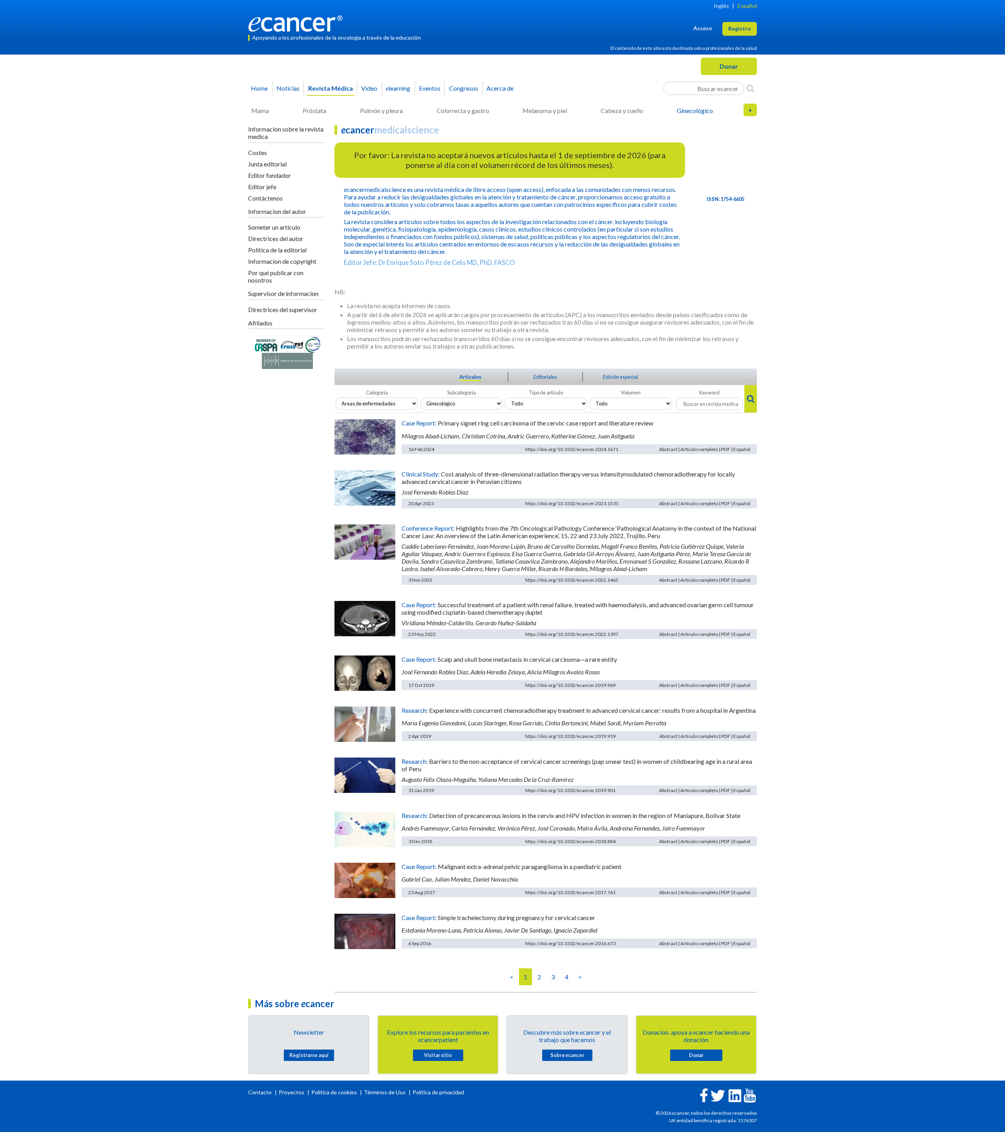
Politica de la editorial (277, 250)
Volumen (631, 392)
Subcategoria (461, 392)
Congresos (463, 88)
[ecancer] (297, 22)
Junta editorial (267, 164)
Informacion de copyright (282, 261)
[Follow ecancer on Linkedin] (735, 1095)
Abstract (668, 449)
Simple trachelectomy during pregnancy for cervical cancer (516, 917)
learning (398, 88)
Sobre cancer (567, 1055)
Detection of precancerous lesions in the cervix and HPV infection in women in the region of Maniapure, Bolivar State (584, 815)
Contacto (260, 1092)
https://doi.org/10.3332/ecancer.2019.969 (570, 685)
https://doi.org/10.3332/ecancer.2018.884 (570, 841)
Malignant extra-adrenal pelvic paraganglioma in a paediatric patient (529, 866)
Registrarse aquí (309, 1055)
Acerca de (499, 88)
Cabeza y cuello (622, 110)
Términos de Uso (385, 1092)
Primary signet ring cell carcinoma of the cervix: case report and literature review (545, 423)
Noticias (288, 88)
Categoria (377, 392)
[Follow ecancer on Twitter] (718, 1095)
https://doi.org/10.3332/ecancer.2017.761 (570, 892)
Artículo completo (699, 449)
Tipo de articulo (546, 392)
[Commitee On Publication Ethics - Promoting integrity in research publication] (287, 360)
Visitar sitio (438, 1055)
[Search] (750, 88)
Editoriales (545, 377)
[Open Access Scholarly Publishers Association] (266, 344)
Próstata (314, 110)
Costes (257, 152)
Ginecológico (695, 110)
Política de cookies (334, 1092)
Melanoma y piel (545, 110)
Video (369, 88)
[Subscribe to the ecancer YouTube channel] (750, 1095)
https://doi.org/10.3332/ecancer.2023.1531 (571, 503)
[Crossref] (292, 344)
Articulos (470, 377)
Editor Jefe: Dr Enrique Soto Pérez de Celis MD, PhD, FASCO (429, 262)
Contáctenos (265, 198)
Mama (260, 110)
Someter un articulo (274, 227)
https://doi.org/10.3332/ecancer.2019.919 (570, 736)
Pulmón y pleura (381, 110)
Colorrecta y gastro (463, 110)
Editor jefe (262, 186)
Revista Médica (330, 88)
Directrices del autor (275, 238)
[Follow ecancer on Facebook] (704, 1094)
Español (747, 5)
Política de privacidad (438, 1092)
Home (259, 88)
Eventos (429, 88)
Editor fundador (269, 175)
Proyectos (292, 1092)
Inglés (721, 5)
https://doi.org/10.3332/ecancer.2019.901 (570, 790)
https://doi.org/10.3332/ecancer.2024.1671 (571, 449)
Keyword (709, 392)
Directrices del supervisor (282, 309)
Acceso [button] (702, 28)
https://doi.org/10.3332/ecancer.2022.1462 (571, 580)
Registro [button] (739, 28)
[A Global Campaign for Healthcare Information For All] (313, 344)
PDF (725, 449)
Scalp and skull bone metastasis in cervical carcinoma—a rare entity (527, 659)
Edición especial (620, 377)
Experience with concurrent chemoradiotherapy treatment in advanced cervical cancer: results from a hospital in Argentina (592, 710)
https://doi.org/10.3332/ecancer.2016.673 (570, 943)
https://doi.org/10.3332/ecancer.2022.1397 (571, 634)
